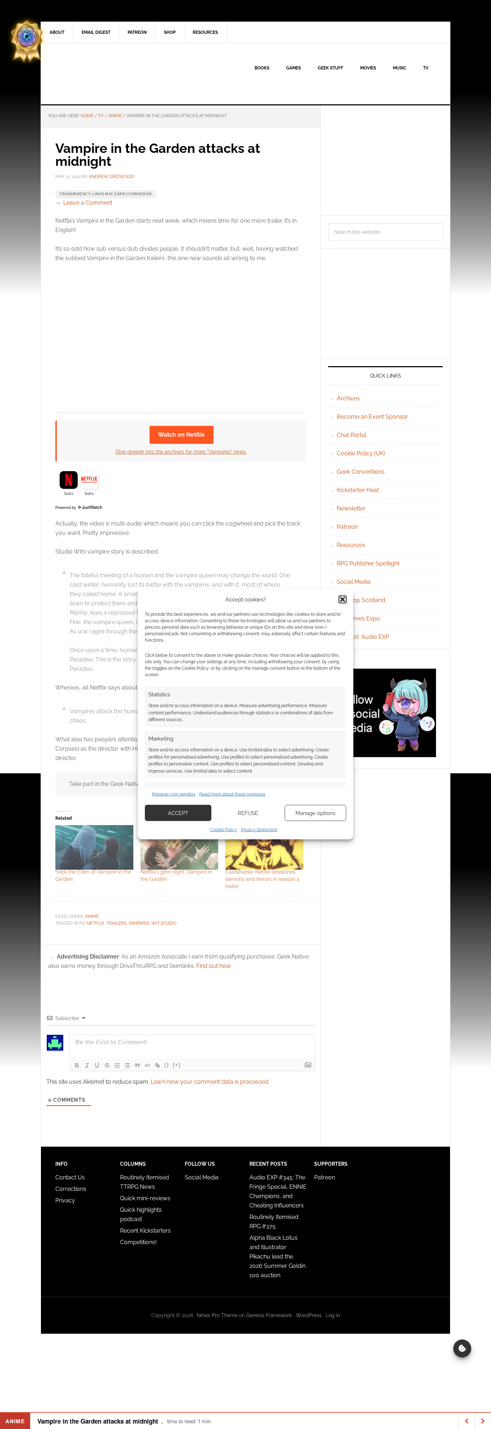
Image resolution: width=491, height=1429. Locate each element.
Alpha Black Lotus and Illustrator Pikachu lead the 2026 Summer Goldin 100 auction (277, 1256)
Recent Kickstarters (146, 1230)
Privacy (65, 1200)
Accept (178, 813)
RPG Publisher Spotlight (368, 563)
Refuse (248, 813)
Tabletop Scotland (361, 600)
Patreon (347, 526)
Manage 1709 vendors (174, 793)
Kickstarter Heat (358, 490)
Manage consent (462, 1348)
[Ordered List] (117, 1065)
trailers (116, 923)
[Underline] (97, 1065)
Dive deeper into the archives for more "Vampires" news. (181, 452)
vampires (138, 923)
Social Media (354, 581)
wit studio (163, 923)
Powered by (66, 507)
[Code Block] (147, 1065)
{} (166, 1065)
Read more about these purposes (232, 793)
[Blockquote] (137, 1065)
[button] (342, 599)
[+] (177, 1065)
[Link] (157, 1065)
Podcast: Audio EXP (363, 636)
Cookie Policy (223, 829)
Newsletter (351, 508)
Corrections (70, 1188)
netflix (95, 923)
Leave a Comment (87, 202)
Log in (333, 1315)
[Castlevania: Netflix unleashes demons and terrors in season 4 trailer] (264, 847)
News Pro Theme (217, 1315)
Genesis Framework (269, 1315)
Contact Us (70, 1177)
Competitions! (138, 1242)
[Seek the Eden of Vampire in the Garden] (94, 847)
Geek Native (102, 74)
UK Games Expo (358, 618)
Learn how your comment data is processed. (210, 1081)
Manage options (315, 813)
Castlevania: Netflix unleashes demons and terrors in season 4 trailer (262, 879)
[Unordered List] (127, 1065)
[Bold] (77, 1065)
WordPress (309, 1315)
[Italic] (87, 1065)
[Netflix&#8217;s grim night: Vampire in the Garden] (180, 847)
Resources (351, 545)
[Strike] (107, 1065)
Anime (92, 916)
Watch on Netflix (181, 434)
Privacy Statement (259, 829)
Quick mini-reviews (145, 1198)
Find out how (213, 965)
